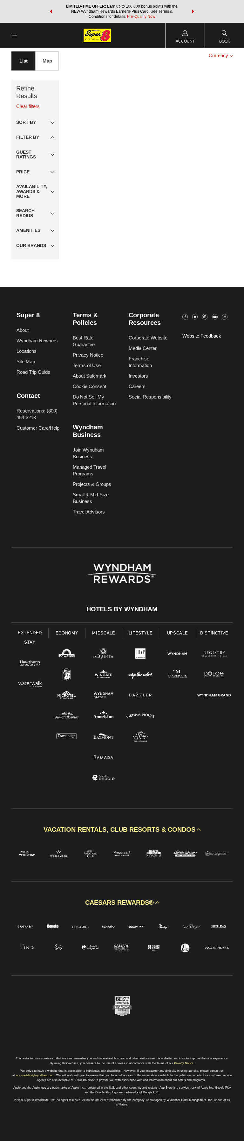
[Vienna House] (140, 716)
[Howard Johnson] (67, 716)
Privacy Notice (88, 355)
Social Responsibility (150, 396)
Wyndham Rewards (37, 340)
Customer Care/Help (38, 428)
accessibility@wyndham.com (35, 1075)
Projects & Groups (92, 484)
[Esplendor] (140, 675)
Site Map (26, 361)
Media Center (143, 348)
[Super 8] (67, 675)
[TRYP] (140, 654)
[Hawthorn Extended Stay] (30, 664)
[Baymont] (103, 737)
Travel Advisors (89, 511)
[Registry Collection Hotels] (214, 654)
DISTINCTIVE (214, 633)
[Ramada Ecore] (103, 778)
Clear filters (28, 106)
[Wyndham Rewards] (122, 573)
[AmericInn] (103, 716)
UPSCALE (177, 633)
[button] (51, 11)
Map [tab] (47, 61)
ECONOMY (67, 633)
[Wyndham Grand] (214, 696)
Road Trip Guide (33, 372)
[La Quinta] (103, 654)
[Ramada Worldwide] (103, 758)
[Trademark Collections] (177, 675)
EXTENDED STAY (30, 637)
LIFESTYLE (141, 633)
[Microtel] (67, 696)
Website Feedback (201, 336)
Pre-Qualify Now (141, 16)
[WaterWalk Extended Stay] (30, 684)
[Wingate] (103, 675)
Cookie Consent (89, 386)
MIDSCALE (103, 633)
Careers (137, 386)
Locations (27, 351)
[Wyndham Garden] (103, 696)
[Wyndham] (177, 654)
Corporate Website (148, 337)
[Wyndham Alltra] (140, 737)
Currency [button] (219, 55)
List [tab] (23, 61)
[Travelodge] (67, 737)
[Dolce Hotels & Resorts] (214, 675)
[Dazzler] (140, 696)
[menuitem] (14, 35)
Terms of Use (87, 365)
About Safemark (89, 376)
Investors (138, 376)
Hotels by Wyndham (122, 609)
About (23, 330)
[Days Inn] (67, 654)
